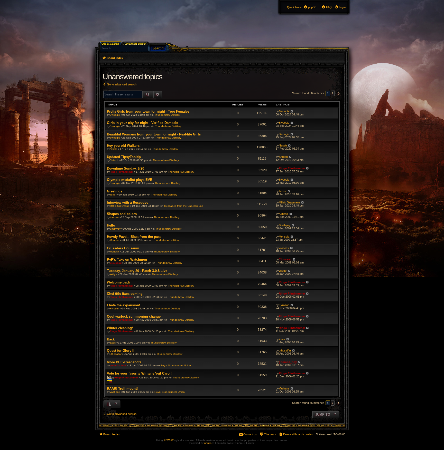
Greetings (114, 191)
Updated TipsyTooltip (124, 157)
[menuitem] (340, 7)
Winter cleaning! (120, 328)
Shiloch (114, 160)
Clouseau (116, 262)
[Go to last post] (291, 111)
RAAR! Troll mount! (122, 388)
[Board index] (98, 1)
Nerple (113, 149)
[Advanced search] (136, 43)
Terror (113, 194)
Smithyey (115, 228)
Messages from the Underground (183, 205)
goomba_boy (118, 365)
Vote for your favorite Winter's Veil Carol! (139, 373)
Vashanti (115, 391)
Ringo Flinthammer (121, 171)
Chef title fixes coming (125, 294)
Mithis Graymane (120, 205)
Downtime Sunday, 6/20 (125, 168)
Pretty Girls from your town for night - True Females (148, 111)
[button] (338, 93)
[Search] (158, 48)
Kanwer (114, 217)
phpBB (208, 443)
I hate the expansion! (123, 305)
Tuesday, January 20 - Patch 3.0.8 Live (137, 271)
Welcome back (118, 282)
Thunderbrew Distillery (167, 114)
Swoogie (115, 114)
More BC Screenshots (124, 362)
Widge (113, 274)
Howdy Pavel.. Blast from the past (134, 237)
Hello (111, 225)
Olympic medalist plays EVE (129, 180)
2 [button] (333, 93)
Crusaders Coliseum (123, 248)
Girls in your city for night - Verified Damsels (142, 123)
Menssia (114, 240)
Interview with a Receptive (127, 202)
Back (111, 339)
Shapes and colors (122, 214)
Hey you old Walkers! (124, 146)
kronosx (114, 251)
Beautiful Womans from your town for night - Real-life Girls (154, 134)
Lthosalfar (116, 354)
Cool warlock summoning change (134, 316)
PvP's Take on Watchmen (127, 259)
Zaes (113, 342)
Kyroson (114, 308)
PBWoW (168, 440)
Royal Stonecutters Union (176, 365)
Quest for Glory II (120, 351)
